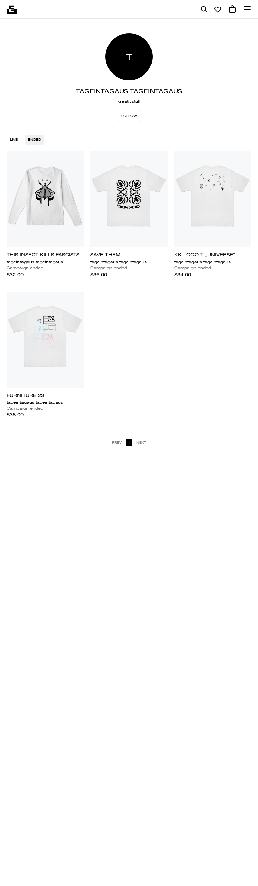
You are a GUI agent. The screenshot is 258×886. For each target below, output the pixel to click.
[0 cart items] (232, 9)
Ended (34, 139)
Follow (129, 116)
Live (14, 139)
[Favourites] (217, 9)
